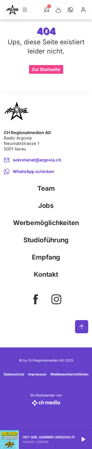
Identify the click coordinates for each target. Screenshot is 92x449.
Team (46, 188)
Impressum (37, 374)
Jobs (46, 206)
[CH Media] (46, 402)
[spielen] (83, 439)
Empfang (46, 257)
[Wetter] (58, 9)
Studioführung (46, 240)
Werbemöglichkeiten (46, 223)
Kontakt (46, 274)
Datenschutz (14, 374)
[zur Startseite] (12, 9)
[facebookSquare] (35, 299)
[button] (70, 9)
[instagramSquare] (56, 299)
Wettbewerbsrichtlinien (69, 374)
